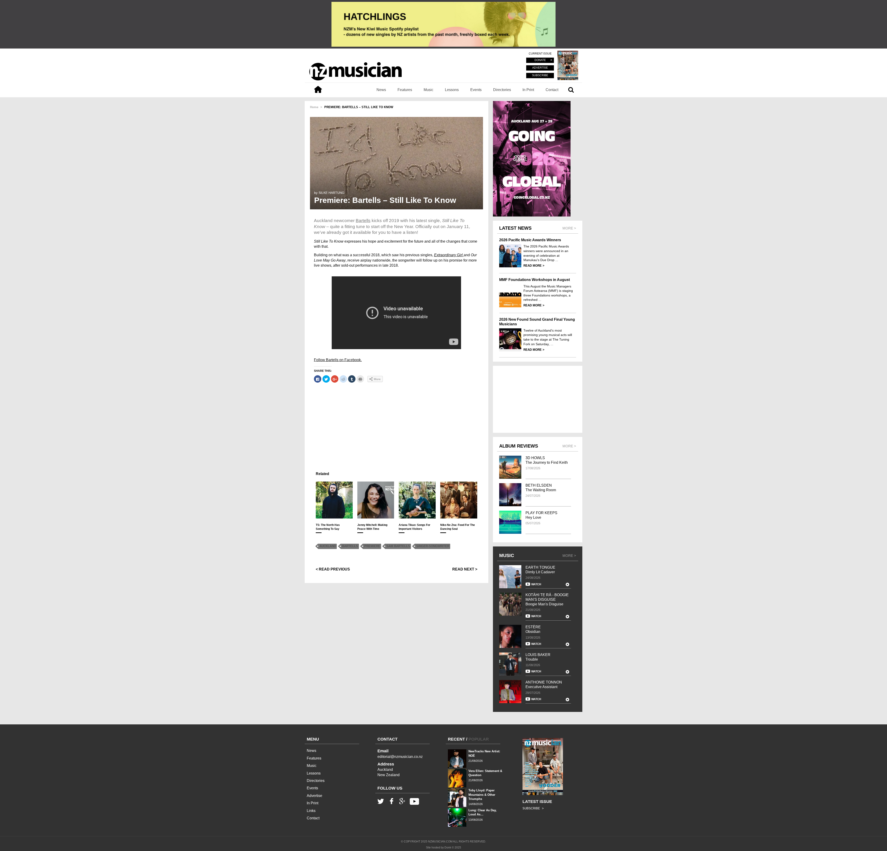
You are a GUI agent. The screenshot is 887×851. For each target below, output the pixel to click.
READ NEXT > (464, 569)
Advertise (314, 796)
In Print (528, 90)
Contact (552, 90)
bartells (350, 546)
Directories (502, 90)
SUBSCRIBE (540, 75)
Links (311, 811)
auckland (327, 546)
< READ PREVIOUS (333, 569)
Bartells (363, 220)
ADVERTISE (540, 68)
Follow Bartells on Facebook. (338, 360)
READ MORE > (533, 265)
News (381, 90)
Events (476, 90)
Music (428, 90)
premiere (372, 546)
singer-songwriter (432, 546)
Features (405, 90)
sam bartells (398, 546)
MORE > (569, 556)
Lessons (452, 90)
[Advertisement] (396, 419)
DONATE (540, 60)
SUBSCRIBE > (533, 808)
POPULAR (478, 739)
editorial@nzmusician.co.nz (400, 757)
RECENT (456, 739)
